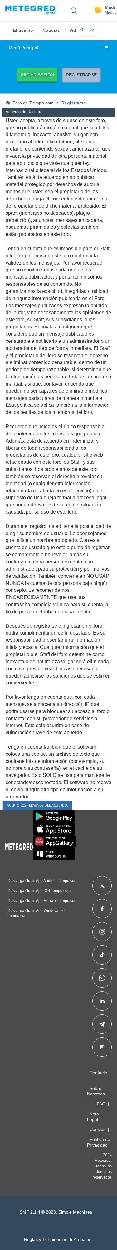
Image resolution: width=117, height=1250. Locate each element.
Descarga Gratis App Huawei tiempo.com (42, 900)
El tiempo (23, 30)
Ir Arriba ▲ (80, 1239)
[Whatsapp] (102, 978)
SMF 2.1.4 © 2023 (38, 1212)
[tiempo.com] (30, 10)
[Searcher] (74, 10)
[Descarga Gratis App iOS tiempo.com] (54, 829)
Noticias (51, 30)
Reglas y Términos (43, 1239)
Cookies (97, 1129)
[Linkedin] (102, 1001)
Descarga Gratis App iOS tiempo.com (39, 890)
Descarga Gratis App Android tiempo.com (42, 881)
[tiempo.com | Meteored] (19, 845)
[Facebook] (102, 908)
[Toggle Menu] (106, 48)
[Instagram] (102, 932)
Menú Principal (23, 47)
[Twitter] (102, 885)
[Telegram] (102, 1024)
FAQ (101, 1103)
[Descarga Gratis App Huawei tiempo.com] (54, 841)
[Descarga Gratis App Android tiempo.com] (54, 816)
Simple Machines (75, 1212)
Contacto (98, 1072)
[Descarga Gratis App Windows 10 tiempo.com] (54, 854)
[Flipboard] (102, 1047)
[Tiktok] (102, 955)
